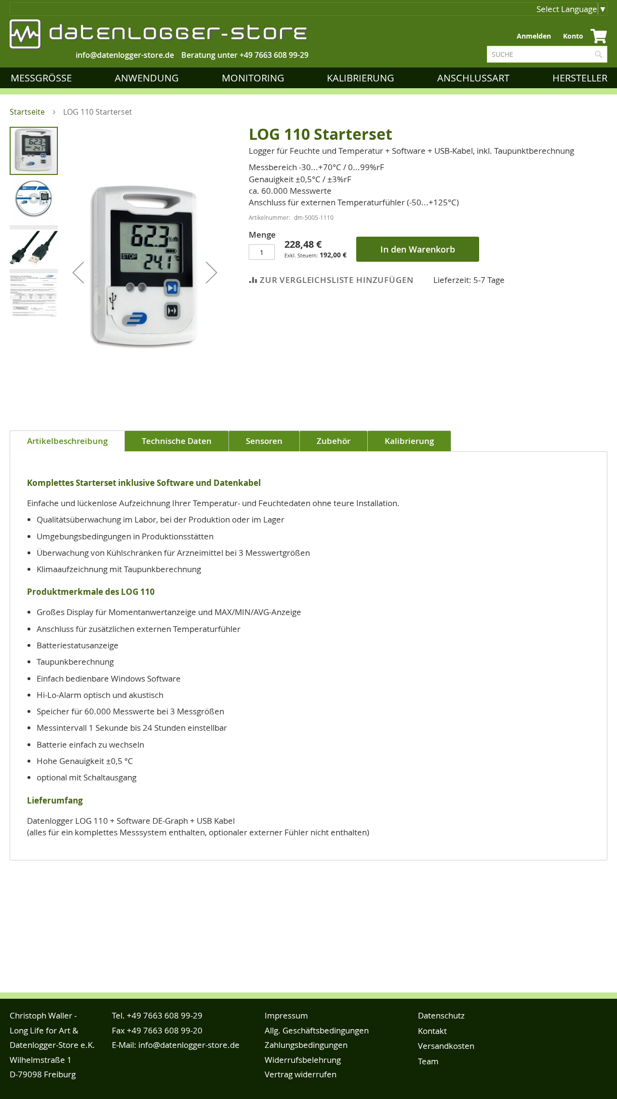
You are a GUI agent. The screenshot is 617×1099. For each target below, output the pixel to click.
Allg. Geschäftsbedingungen (317, 1030)
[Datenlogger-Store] (159, 34)
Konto (573, 35)
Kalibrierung (409, 440)
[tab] (67, 441)
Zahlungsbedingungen (306, 1044)
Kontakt (432, 1030)
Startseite (27, 112)
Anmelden (534, 35)
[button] (78, 272)
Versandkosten (446, 1045)
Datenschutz (441, 1015)
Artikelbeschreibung (67, 440)
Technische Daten (177, 440)
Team (428, 1061)
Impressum (286, 1015)
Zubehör (333, 440)
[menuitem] (43, 77)
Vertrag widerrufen (300, 1074)
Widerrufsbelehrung (303, 1059)
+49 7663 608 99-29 (274, 55)
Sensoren (264, 440)
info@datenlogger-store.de (189, 1044)
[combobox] (547, 54)
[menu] (311, 77)
